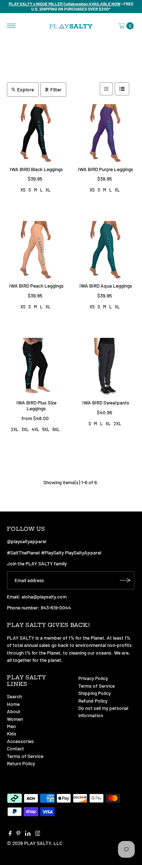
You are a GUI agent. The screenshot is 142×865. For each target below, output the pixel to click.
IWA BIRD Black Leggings (36, 169)
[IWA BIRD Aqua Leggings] (105, 250)
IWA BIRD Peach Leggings (36, 286)
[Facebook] (10, 834)
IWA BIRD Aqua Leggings (105, 286)
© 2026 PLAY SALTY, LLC (34, 843)
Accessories (20, 741)
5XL (46, 429)
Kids (11, 733)
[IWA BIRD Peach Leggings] (36, 250)
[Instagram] (37, 834)
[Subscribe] (125, 580)
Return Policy (21, 763)
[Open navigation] (11, 26)
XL (48, 189)
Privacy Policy (93, 678)
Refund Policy (92, 701)
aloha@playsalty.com (44, 596)
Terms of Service (25, 756)
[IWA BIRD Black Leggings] (36, 133)
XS (22, 189)
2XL (15, 429)
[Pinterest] (18, 834)
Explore (25, 89)
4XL (35, 429)
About (13, 711)
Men (11, 726)
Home (13, 704)
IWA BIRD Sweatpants (105, 402)
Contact (15, 748)
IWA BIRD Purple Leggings (105, 169)
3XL (25, 429)
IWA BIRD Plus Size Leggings (36, 405)
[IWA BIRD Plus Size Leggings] (36, 367)
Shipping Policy (94, 693)
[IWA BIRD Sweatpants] (105, 367)
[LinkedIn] (28, 834)
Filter (56, 89)
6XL (56, 429)
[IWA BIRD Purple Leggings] (105, 133)
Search (14, 696)
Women (15, 719)
